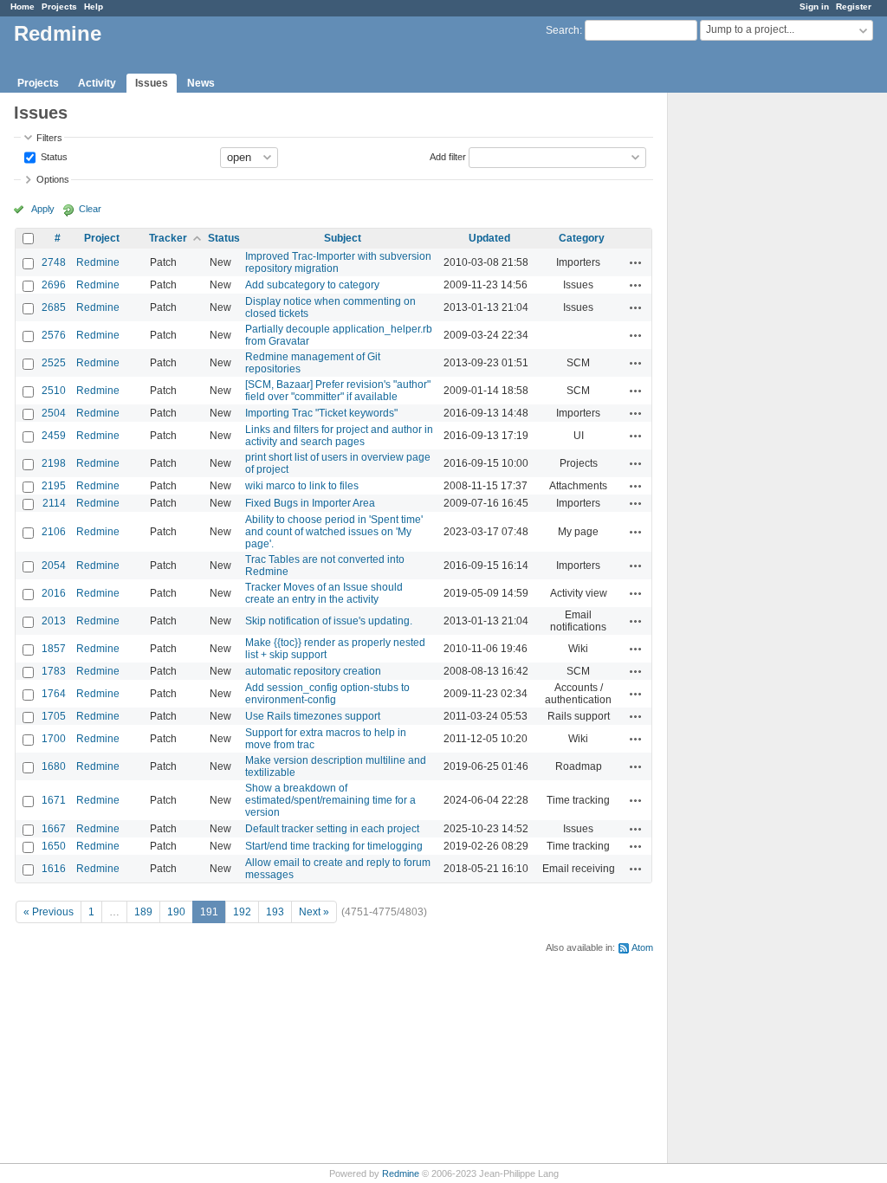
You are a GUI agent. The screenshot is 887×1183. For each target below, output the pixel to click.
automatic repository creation (313, 671)
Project (102, 238)
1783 (54, 671)
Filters (49, 138)
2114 (54, 503)
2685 (54, 307)
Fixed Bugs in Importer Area (310, 503)
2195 (54, 486)
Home (22, 6)
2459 (54, 436)
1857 (54, 649)
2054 (54, 565)
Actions (636, 262)
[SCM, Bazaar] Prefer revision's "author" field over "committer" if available (338, 390)
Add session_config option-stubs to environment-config (327, 694)
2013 (54, 621)
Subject (342, 238)
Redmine (98, 262)
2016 (54, 593)
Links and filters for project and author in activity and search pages (339, 435)
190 (176, 912)
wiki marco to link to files (302, 486)
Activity (97, 83)
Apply (43, 209)
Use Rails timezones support (312, 716)
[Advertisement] (754, 364)
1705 (54, 716)
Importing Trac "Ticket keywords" (321, 413)
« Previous (48, 912)
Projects (59, 6)
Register (853, 6)
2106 (54, 532)
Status (53, 156)
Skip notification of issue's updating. (328, 621)
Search (562, 30)
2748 (54, 262)
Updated (489, 238)
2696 (54, 285)
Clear (90, 209)
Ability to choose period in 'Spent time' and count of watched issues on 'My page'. (334, 532)
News (201, 83)
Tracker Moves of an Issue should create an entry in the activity (324, 593)
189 (143, 912)
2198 (54, 463)
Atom (642, 947)
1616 (54, 869)
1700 (54, 739)
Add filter (448, 156)
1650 (54, 846)
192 (242, 912)
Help (93, 6)
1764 (54, 694)
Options (52, 179)
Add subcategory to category (312, 285)
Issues (151, 83)
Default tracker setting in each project (332, 829)
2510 (54, 391)
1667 (54, 829)
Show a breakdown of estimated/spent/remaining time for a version (330, 800)
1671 (54, 800)
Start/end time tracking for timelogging (334, 846)
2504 (54, 413)
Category (582, 238)
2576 (54, 335)
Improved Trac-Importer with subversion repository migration (338, 262)
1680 (54, 766)
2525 (54, 363)
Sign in (814, 6)
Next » (314, 912)
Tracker (168, 238)
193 (275, 912)
